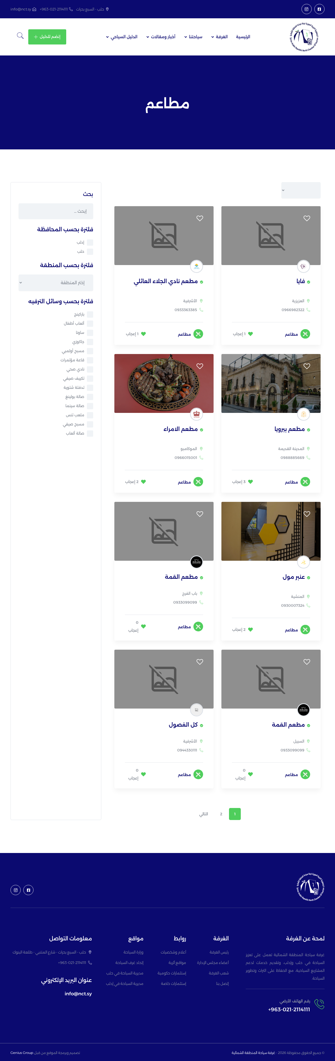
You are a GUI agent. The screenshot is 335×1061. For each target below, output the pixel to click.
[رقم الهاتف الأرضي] (319, 1004)
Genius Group (21, 1053)
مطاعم (291, 334)
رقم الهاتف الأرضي (295, 1001)
